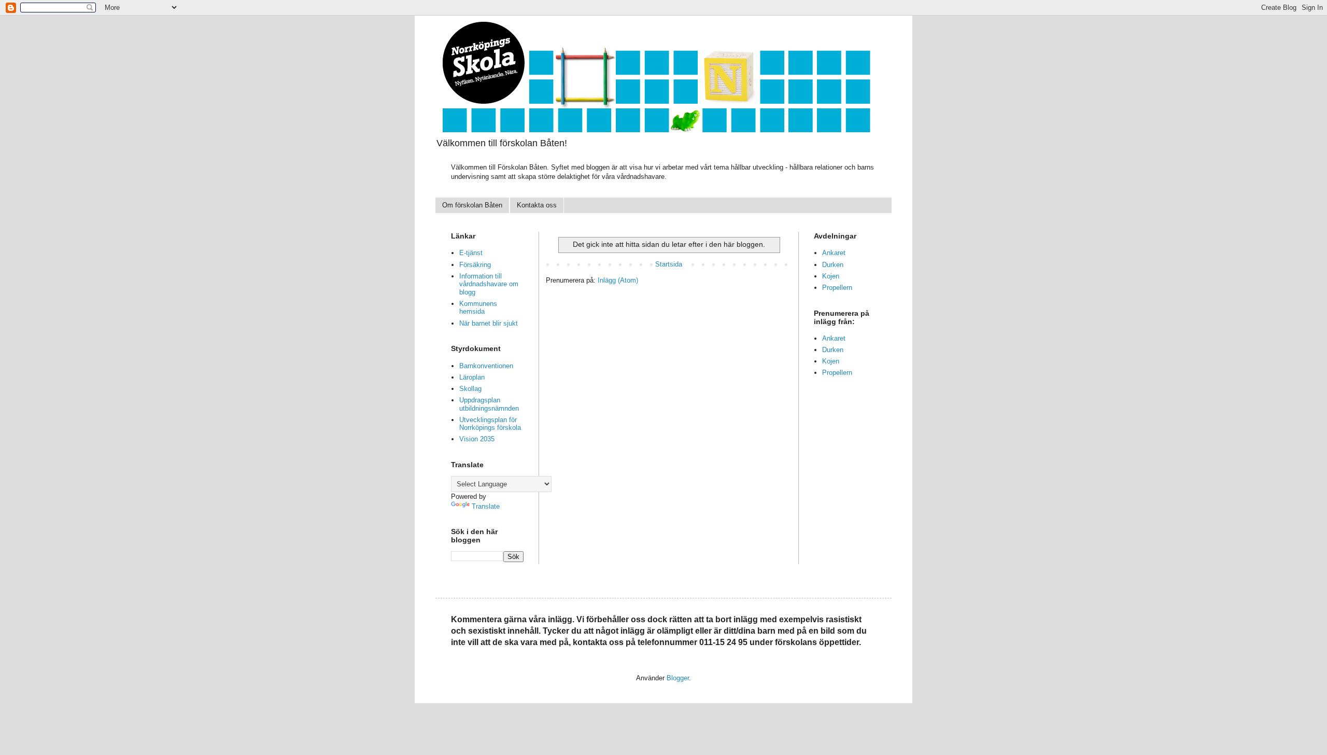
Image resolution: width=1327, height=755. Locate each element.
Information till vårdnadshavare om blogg (488, 284)
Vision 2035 (477, 439)
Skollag (470, 389)
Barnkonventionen (486, 366)
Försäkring (475, 265)
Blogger (678, 678)
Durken (832, 265)
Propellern (837, 287)
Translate (486, 506)
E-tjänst (471, 253)
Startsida (668, 264)
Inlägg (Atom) (618, 280)
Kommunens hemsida (478, 308)
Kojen (830, 276)
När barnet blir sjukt (488, 323)
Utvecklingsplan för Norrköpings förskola (490, 424)
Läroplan (472, 377)
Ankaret (833, 253)
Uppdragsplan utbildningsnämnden (489, 404)
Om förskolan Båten (472, 205)
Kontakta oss (537, 205)
